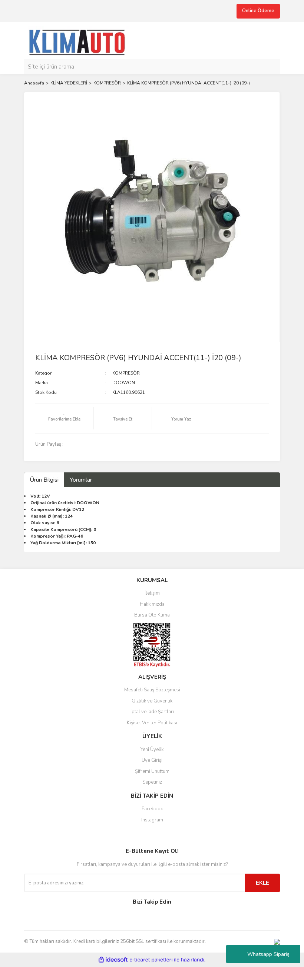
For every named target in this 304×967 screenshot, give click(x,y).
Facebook (152, 808)
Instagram (152, 820)
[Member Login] (272, 40)
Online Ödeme (258, 10)
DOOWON (123, 383)
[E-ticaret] (151, 960)
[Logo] (80, 40)
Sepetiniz (152, 782)
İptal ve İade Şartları (152, 711)
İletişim (152, 593)
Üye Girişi (152, 760)
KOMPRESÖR (126, 373)
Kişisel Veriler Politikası (152, 723)
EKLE (262, 883)
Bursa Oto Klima (152, 615)
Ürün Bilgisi (44, 480)
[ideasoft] (113, 959)
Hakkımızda (152, 604)
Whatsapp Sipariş (268, 954)
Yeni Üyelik (152, 749)
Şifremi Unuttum (152, 771)
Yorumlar (81, 480)
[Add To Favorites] (64, 418)
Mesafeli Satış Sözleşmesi (152, 690)
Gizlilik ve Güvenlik (152, 701)
